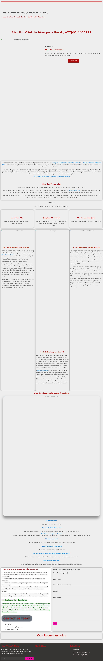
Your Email (57, 579)
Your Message (57, 597)
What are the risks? (51, 539)
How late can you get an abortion (51, 534)
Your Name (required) (60, 573)
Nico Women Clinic (74, 190)
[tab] (51, 521)
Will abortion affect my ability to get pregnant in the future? (51, 553)
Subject (55, 591)
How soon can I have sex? (51, 560)
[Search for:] (13, 658)
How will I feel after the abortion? (51, 546)
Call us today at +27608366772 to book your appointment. (51, 177)
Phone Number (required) (62, 585)
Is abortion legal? (51, 521)
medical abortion (42, 370)
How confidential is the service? (51, 528)
